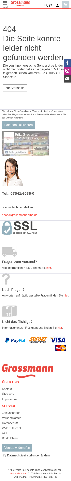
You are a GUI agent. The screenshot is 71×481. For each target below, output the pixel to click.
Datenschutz (10, 423)
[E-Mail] (67, 78)
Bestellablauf (10, 438)
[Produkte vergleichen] (50, 6)
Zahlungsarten (11, 412)
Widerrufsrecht (11, 428)
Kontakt (7, 389)
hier (48, 267)
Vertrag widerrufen (17, 447)
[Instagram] (67, 70)
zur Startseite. (15, 88)
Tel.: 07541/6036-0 (18, 193)
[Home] (20, 3)
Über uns (8, 394)
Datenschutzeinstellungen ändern (28, 455)
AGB (5, 433)
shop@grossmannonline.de (19, 215)
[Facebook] (67, 62)
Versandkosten (11, 417)
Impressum (9, 399)
